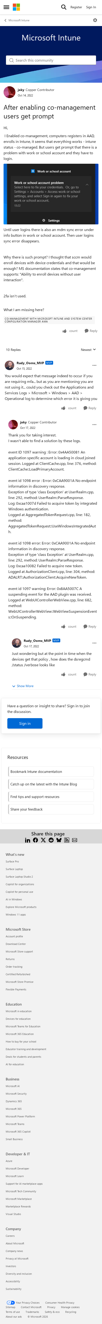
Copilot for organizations (20, 884)
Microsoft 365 (14, 1109)
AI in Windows (14, 899)
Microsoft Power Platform (20, 1116)
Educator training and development (26, 1049)
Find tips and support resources (34, 796)
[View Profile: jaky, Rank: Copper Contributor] (9, 92)
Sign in (25, 723)
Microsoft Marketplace (19, 1199)
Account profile (14, 936)
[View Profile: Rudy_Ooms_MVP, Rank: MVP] (9, 365)
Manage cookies (70, 1307)
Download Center (16, 944)
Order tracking (14, 966)
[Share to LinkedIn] (27, 839)
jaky (21, 89)
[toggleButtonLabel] (95, 20)
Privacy (51, 1307)
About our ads (14, 1316)
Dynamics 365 (14, 1101)
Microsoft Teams (15, 1124)
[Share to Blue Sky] (58, 839)
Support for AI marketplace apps (24, 1183)
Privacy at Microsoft (17, 1258)
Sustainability (13, 1289)
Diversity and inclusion (19, 1273)
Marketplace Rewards (18, 1206)
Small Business (14, 1139)
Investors (11, 1266)
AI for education (15, 1064)
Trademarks (32, 1312)
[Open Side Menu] (6, 7)
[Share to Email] (74, 839)
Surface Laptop (14, 869)
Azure (9, 1161)
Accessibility (13, 1281)
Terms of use (13, 1312)
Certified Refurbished (18, 974)
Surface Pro (12, 861)
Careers (10, 1236)
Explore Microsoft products (21, 907)
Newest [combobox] (88, 349)
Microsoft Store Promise (19, 982)
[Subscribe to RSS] (66, 839)
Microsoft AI (13, 1086)
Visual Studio (13, 1214)
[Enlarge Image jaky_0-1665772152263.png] (51, 194)
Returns (10, 959)
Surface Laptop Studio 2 (19, 876)
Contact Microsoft (31, 1307)
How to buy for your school (21, 1041)
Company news (14, 1251)
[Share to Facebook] (35, 839)
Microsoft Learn (15, 1176)
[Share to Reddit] (51, 839)
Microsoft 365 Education (20, 1034)
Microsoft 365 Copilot (18, 1131)
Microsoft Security (16, 1093)
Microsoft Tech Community (21, 1191)
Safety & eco (52, 1312)
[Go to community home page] (16, 7)
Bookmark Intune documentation (36, 771)
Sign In (91, 7)
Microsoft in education (19, 1011)
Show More (25, 686)
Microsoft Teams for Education (23, 1026)
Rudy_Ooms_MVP (30, 363)
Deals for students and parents (23, 1056)
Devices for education (18, 1018)
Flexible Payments (16, 989)
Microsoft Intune (19, 20)
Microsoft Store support (19, 951)
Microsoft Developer (17, 1168)
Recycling (70, 1312)
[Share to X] (43, 839)
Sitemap (10, 1307)
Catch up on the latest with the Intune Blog (43, 784)
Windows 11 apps (16, 914)
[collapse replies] (51, 359)
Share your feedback (26, 809)
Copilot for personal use (19, 891)
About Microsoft (15, 1243)
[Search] (64, 7)
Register (76, 7)
